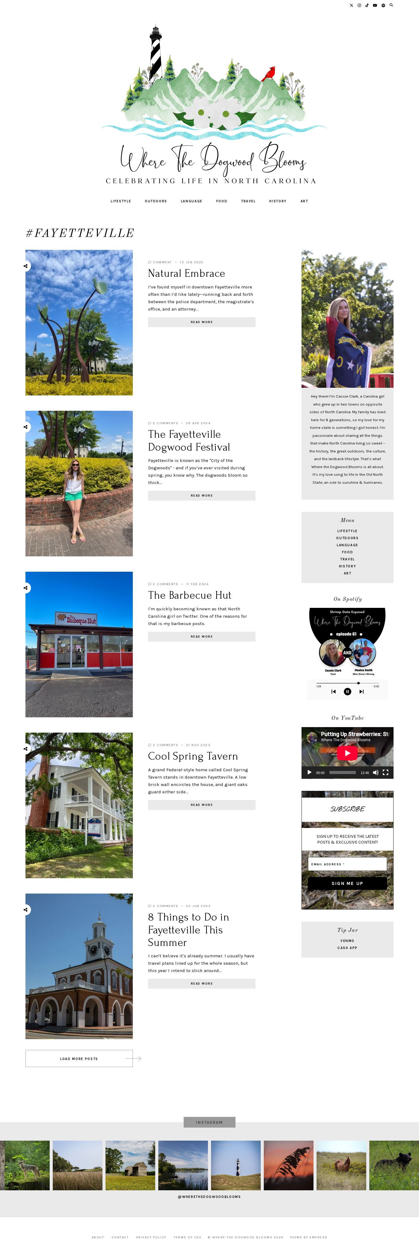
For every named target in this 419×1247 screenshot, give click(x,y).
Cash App (347, 948)
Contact (120, 1237)
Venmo (347, 941)
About (98, 1237)
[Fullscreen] (385, 772)
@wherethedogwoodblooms (209, 1197)
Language (191, 201)
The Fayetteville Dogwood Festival (189, 440)
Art (304, 201)
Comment (162, 262)
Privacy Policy (151, 1237)
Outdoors (156, 201)
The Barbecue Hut (190, 595)
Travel (248, 201)
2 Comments (165, 423)
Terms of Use (188, 1237)
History (278, 201)
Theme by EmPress (309, 1237)
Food (222, 201)
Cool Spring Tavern (193, 756)
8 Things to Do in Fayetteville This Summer (188, 930)
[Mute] (376, 772)
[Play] (309, 772)
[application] (348, 753)
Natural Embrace (186, 273)
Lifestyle (121, 201)
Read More (202, 322)
